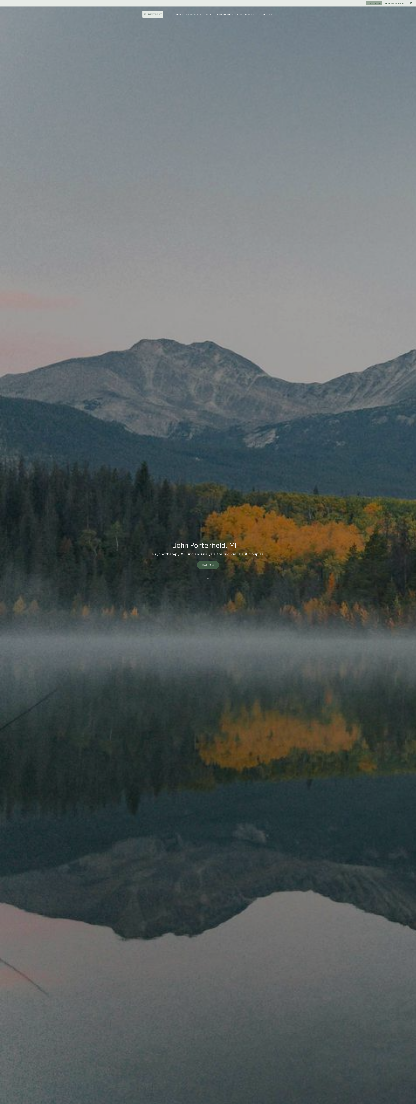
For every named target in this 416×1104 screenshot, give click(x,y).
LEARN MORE (208, 565)
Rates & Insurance (224, 14)
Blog (239, 14)
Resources (250, 14)
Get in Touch (265, 14)
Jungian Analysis (193, 14)
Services (176, 14)
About (209, 14)
